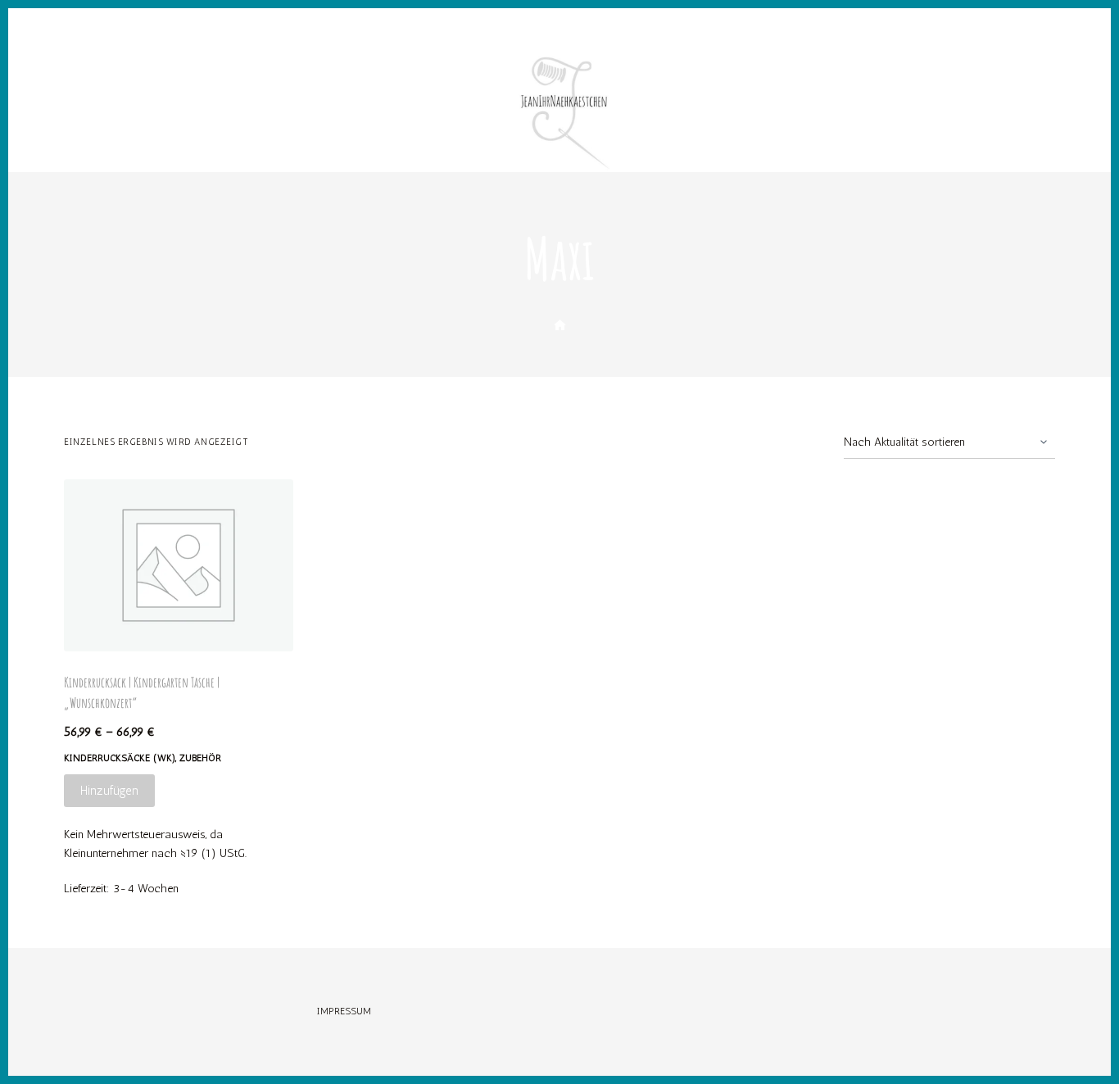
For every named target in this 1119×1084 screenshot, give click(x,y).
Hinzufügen (109, 790)
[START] (560, 326)
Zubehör (200, 758)
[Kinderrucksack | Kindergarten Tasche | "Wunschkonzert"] (178, 565)
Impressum (344, 1011)
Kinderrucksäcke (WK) (119, 758)
